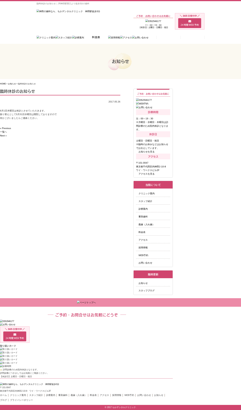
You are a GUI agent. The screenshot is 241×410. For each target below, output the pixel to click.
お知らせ (12, 84)
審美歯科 (143, 216)
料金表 (142, 232)
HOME (3, 84)
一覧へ (3, 131)
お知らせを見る (147, 151)
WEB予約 (143, 255)
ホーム (3, 395)
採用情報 (143, 247)
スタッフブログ (147, 290)
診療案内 (143, 209)
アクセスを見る (147, 173)
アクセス (143, 240)
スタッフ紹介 (145, 201)
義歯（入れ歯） (147, 224)
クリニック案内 (147, 193)
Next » (3, 135)
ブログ (3, 400)
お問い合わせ (145, 262)
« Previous (5, 128)
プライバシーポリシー (21, 400)
